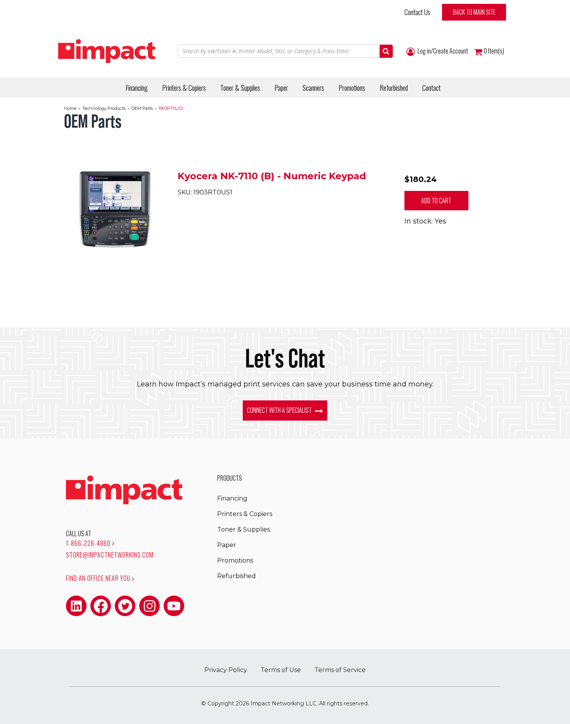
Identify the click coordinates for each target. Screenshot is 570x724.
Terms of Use (281, 670)
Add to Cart (436, 200)
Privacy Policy (225, 670)
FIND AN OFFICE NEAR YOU (99, 578)
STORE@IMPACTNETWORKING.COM (110, 554)
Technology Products (104, 108)
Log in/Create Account (442, 51)
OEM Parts (142, 108)
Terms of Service (340, 670)
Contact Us (417, 12)
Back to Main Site (474, 12)
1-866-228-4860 (89, 543)
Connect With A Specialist (280, 410)
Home (70, 108)
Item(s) (494, 51)
